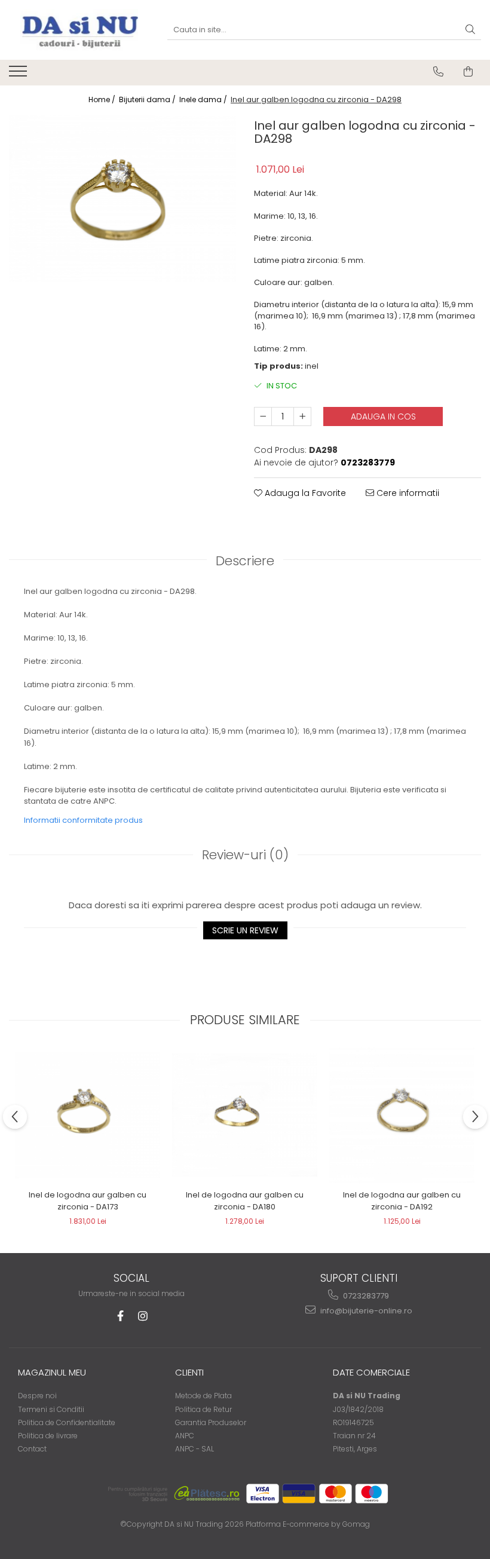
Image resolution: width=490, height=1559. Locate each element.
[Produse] (19, 75)
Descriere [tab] (245, 560)
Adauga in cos (383, 416)
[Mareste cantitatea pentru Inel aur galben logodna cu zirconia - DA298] (302, 416)
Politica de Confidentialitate (66, 1422)
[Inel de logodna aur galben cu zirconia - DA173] (87, 1115)
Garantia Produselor (210, 1422)
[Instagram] (143, 1316)
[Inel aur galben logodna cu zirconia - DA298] (122, 199)
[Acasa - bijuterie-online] (79, 30)
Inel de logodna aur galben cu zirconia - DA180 (245, 1200)
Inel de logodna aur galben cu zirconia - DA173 (87, 1200)
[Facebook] (120, 1316)
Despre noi (37, 1395)
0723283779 (365, 1295)
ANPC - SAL (194, 1449)
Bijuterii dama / (148, 99)
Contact (32, 1449)
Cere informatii (406, 493)
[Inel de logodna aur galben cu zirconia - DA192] (401, 1115)
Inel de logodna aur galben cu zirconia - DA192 (402, 1200)
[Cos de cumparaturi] (468, 72)
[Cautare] (470, 30)
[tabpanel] (122, 199)
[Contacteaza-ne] (438, 72)
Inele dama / (204, 99)
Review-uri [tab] (245, 854)
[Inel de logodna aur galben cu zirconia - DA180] (244, 1115)
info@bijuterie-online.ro (365, 1310)
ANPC (184, 1436)
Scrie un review (245, 930)
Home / (102, 99)
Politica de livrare (48, 1436)
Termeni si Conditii (51, 1409)
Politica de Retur (203, 1409)
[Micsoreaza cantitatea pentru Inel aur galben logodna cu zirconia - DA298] (263, 416)
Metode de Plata (203, 1395)
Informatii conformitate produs (83, 820)
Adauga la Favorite (304, 493)
